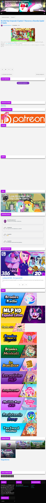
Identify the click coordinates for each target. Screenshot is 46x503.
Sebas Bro (26, 486)
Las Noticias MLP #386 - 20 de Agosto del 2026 (12, 278)
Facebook (33, 485)
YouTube (32, 487)
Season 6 (13, 17)
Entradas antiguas (39, 74)
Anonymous (9, 227)
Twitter (32, 486)
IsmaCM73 (9, 234)
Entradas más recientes (7, 74)
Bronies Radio (3, 106)
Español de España (5, 17)
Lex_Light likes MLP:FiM (11, 43)
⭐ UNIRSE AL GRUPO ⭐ (6, 210)
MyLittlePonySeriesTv (11, 220)
